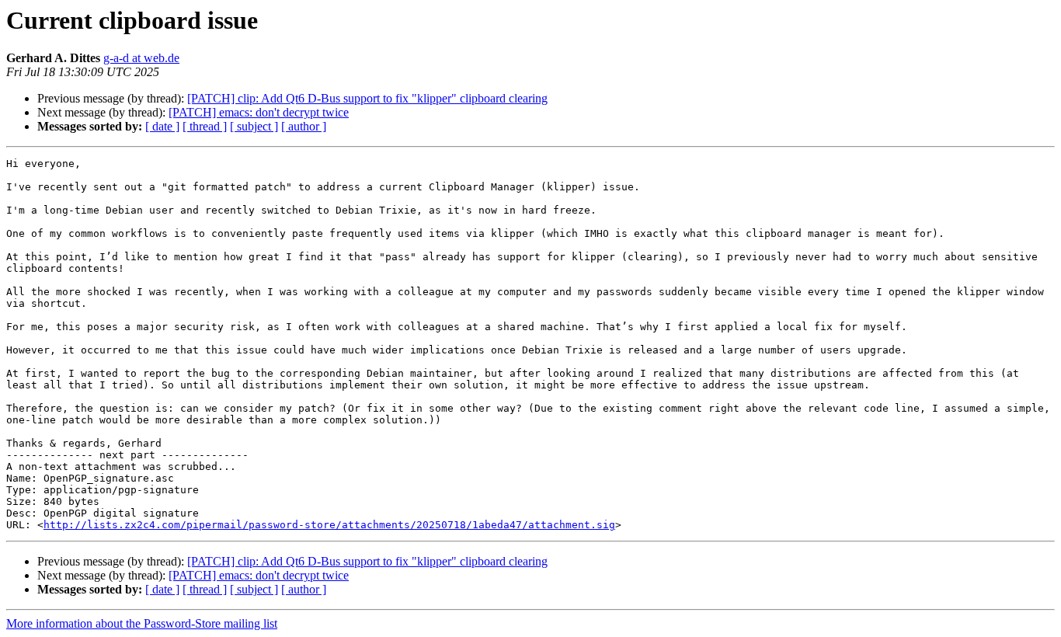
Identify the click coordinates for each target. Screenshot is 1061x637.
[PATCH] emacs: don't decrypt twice (259, 112)
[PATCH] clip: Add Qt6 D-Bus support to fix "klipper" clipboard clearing (367, 98)
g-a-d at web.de (141, 57)
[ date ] (162, 126)
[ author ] (303, 126)
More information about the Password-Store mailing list (141, 623)
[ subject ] (254, 126)
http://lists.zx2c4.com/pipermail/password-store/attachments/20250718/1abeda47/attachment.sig (329, 525)
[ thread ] (205, 126)
